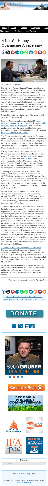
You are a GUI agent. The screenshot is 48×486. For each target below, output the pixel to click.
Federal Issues (9, 299)
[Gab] (22, 52)
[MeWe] (17, 52)
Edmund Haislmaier (35, 297)
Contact (24, 28)
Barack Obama (24, 297)
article (14, 280)
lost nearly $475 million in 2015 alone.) (23, 131)
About (13, 28)
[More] (44, 52)
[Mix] (35, 52)
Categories (35, 28)
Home (4, 28)
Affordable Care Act (12, 297)
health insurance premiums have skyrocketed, (21, 122)
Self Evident (31, 31)
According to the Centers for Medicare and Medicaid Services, (21, 248)
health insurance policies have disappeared (23, 124)
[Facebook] (4, 52)
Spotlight (18, 31)
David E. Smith (19, 299)
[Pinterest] (13, 52)
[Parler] (40, 52)
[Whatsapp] (26, 52)
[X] (8, 52)
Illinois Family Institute (24, 482)
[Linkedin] (31, 52)
